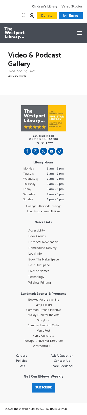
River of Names (38, 271)
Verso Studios (72, 6)
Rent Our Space (39, 265)
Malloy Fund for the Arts (43, 315)
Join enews (71, 15)
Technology (36, 277)
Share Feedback (62, 366)
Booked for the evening (43, 299)
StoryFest (43, 320)
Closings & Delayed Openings (43, 206)
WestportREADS (43, 346)
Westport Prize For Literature (43, 340)
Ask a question (62, 355)
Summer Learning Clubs (43, 325)
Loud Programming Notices (43, 211)
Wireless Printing (39, 282)
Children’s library (44, 6)
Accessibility (36, 230)
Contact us (62, 361)
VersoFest (43, 330)
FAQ (22, 366)
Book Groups (37, 236)
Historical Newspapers (43, 242)
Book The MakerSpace (43, 259)
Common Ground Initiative (43, 310)
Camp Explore (43, 305)
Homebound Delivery (42, 248)
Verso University (43, 335)
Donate (46, 15)
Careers (21, 355)
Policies (21, 361)
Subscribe (43, 387)
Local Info (35, 253)
